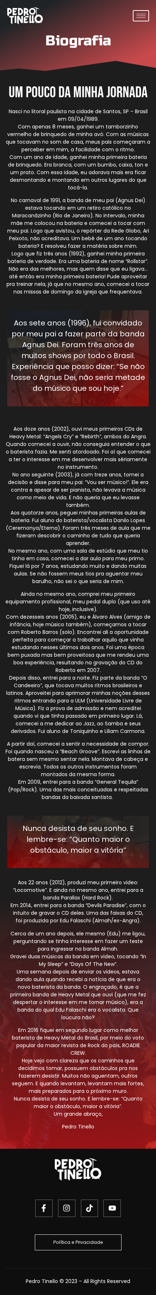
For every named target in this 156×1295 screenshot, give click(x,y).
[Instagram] (66, 1208)
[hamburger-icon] (141, 15)
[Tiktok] (89, 1208)
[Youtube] (112, 1208)
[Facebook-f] (44, 1208)
